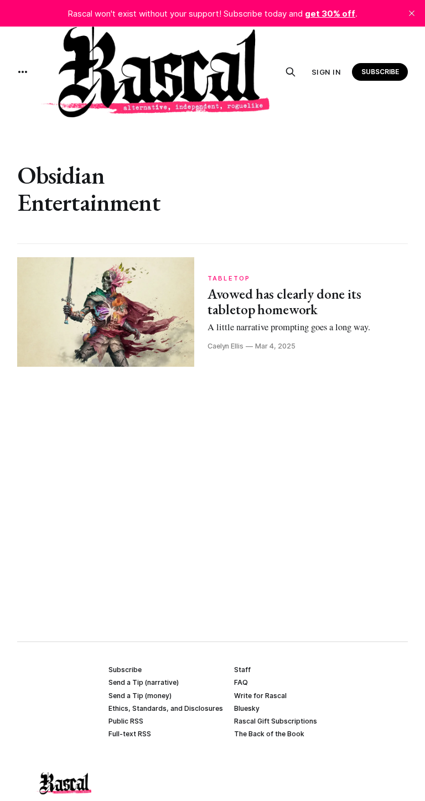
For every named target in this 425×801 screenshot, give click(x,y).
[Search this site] (290, 72)
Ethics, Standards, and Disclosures (165, 708)
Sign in (326, 71)
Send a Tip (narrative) (143, 682)
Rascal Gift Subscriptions (275, 721)
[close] (412, 13)
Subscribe (380, 71)
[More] (23, 72)
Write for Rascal (260, 695)
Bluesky (247, 708)
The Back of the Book (269, 734)
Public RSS (125, 721)
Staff (242, 669)
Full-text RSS (129, 734)
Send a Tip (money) (140, 695)
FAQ (241, 682)
